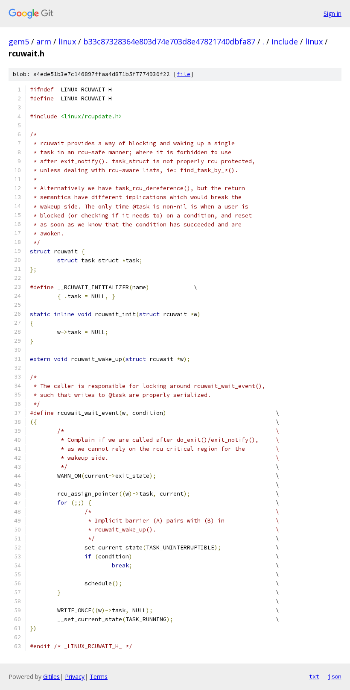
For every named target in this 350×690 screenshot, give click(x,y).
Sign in (332, 13)
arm (43, 41)
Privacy (75, 676)
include (284, 41)
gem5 (19, 41)
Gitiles (51, 676)
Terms (99, 676)
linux (67, 41)
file (183, 74)
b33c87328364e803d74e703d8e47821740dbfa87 (169, 41)
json (334, 676)
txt (314, 676)
